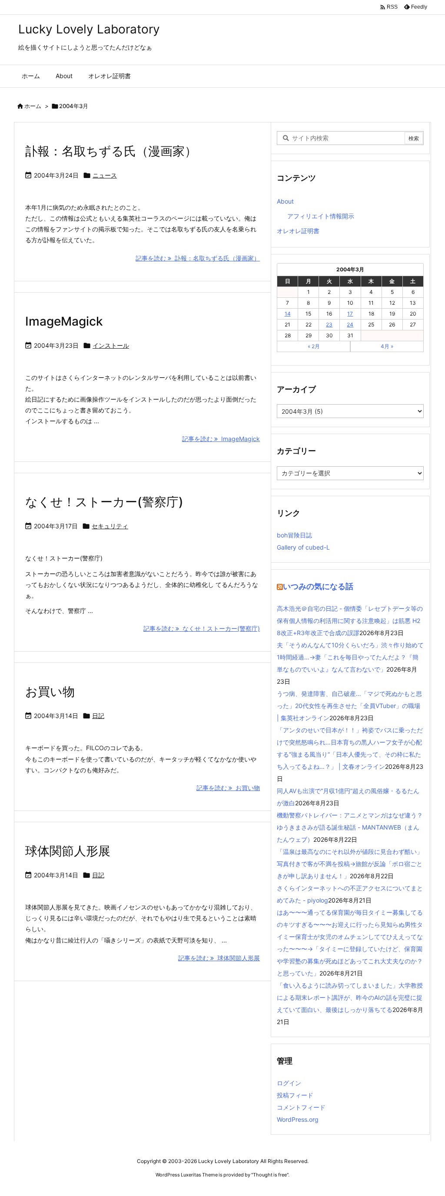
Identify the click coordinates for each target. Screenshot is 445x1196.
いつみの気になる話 (318, 586)
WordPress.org (298, 1119)
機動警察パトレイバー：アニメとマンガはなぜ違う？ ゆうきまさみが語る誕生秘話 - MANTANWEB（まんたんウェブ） (353, 827)
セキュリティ (110, 526)
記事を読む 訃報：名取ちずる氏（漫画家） (198, 258)
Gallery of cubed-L (303, 547)
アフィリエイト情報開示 (320, 216)
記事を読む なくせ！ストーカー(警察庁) (201, 628)
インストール (111, 345)
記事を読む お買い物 (228, 787)
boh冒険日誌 (294, 535)
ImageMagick (64, 321)
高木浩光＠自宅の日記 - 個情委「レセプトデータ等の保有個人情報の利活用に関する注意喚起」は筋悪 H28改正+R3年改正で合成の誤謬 (350, 620)
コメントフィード (301, 1107)
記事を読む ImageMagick (221, 438)
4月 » (387, 346)
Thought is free (270, 1175)
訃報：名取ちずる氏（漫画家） (111, 151)
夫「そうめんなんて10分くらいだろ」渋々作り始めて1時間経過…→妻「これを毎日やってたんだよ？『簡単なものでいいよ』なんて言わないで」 (350, 657)
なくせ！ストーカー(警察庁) (104, 501)
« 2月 (314, 346)
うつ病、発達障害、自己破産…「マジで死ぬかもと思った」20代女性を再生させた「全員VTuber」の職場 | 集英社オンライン (349, 706)
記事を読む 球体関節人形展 (219, 958)
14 (288, 313)
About (285, 201)
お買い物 (50, 691)
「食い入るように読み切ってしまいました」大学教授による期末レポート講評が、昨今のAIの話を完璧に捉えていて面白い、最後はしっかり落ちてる (350, 997)
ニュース (105, 175)
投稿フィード (295, 1095)
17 (350, 313)
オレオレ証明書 (298, 230)
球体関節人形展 (67, 850)
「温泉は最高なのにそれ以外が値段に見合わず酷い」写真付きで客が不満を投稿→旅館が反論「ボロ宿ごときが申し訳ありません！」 (350, 864)
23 (329, 324)
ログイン (289, 1083)
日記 (98, 715)
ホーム (32, 105)
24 (350, 324)
